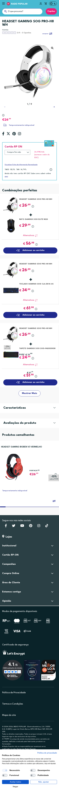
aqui (6, 176)
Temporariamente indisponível (21, 125)
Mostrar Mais (29, 393)
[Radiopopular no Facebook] (6, 526)
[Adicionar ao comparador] (54, 501)
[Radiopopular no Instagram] (38, 526)
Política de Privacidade (14, 692)
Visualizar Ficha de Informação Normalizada (21, 164)
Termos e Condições (12, 704)
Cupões (51, 11)
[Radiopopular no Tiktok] (46, 526)
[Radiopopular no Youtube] (22, 526)
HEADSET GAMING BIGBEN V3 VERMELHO (21, 447)
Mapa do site (9, 715)
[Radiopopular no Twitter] (13, 526)
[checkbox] (5, 770)
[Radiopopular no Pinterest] (30, 526)
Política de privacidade (47, 753)
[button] (53, 106)
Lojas (8, 537)
